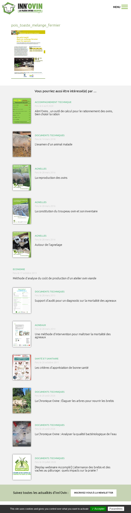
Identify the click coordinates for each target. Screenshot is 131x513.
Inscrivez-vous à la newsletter (93, 492)
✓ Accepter (98, 508)
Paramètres (116, 508)
